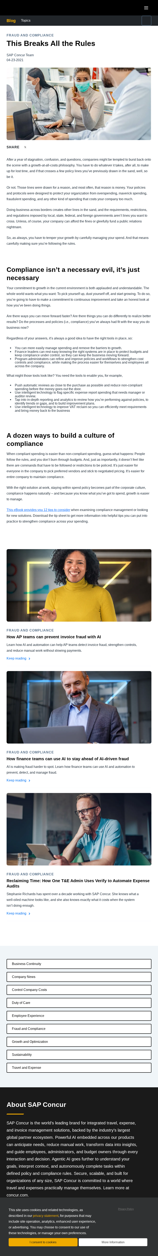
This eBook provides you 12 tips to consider (38, 510)
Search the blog (119, 18)
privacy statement (45, 1215)
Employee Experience (28, 1015)
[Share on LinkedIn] (40, 147)
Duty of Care (21, 1003)
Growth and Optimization (30, 1041)
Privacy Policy (126, 1209)
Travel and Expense (26, 1067)
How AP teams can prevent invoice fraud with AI (54, 637)
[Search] (146, 20)
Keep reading (17, 658)
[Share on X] (26, 147)
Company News (23, 977)
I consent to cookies (43, 1242)
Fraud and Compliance (28, 1028)
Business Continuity (26, 964)
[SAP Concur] (26, 7)
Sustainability (22, 1054)
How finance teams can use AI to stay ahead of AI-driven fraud (68, 759)
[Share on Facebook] (33, 147)
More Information (113, 1242)
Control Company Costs (29, 990)
